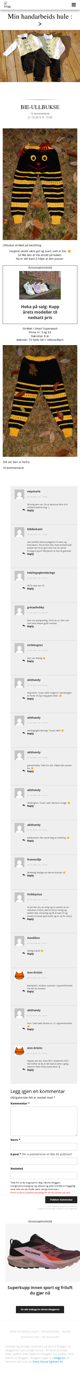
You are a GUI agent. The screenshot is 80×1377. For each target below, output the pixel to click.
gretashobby (35, 607)
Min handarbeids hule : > (40, 19)
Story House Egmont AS (48, 1361)
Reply (30, 510)
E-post (41, 1154)
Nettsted (16, 1168)
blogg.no (59, 1358)
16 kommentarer (40, 113)
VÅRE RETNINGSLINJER (24, 1331)
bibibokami (35, 529)
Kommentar (20, 1103)
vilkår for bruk (63, 1209)
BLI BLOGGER (50, 1337)
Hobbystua (34, 894)
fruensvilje (34, 859)
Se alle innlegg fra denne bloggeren (40, 1309)
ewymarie (33, 491)
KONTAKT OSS (30, 1337)
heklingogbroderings (41, 572)
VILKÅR (66, 1331)
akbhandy (34, 680)
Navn (15, 1140)
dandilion (33, 938)
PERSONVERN (50, 1331)
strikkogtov (35, 645)
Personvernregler (49, 1209)
